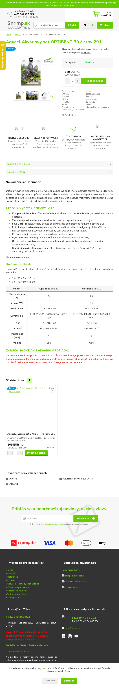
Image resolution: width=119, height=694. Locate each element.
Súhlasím (69, 680)
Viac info (43, 645)
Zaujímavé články (71, 569)
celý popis (85, 52)
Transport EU (14, 597)
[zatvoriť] (115, 3)
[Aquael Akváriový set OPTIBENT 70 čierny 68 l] (31, 408)
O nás (10, 569)
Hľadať (72, 25)
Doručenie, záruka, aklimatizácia (23, 583)
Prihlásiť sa (83, 518)
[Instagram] (71, 637)
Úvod (8, 34)
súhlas (45, 668)
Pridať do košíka (94, 80)
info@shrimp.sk (73, 628)
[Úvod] (18, 25)
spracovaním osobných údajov (53, 525)
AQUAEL (13, 484)
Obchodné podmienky (18, 587)
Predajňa (11, 573)
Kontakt (11, 580)
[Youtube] (78, 637)
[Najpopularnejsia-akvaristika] (73, 575)
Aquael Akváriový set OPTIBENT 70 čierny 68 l (31, 434)
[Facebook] (65, 637)
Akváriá (18, 34)
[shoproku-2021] (71, 587)
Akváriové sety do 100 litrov (78, 478)
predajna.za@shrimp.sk (17, 651)
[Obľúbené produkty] (85, 25)
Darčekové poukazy (17, 590)
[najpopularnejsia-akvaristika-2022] (76, 581)
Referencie (12, 576)
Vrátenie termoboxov (17, 594)
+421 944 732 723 (24, 14)
